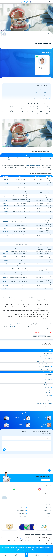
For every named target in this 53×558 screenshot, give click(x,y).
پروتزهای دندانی (48, 392)
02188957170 (5, 196)
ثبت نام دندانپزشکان (46, 479)
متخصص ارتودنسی (47, 377)
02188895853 (5, 231)
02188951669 (5, 253)
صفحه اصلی (23, 504)
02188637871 (5, 228)
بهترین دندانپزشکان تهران (15, 326)
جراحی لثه (49, 395)
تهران (49, 40)
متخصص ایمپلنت (47, 379)
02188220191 (7, 160)
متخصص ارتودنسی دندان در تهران (44, 361)
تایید (4, 498)
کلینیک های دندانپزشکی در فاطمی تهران (13, 324)
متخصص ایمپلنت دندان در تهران (44, 358)
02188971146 (5, 235)
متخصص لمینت (48, 374)
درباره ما (49, 513)
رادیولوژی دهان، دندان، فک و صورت (44, 403)
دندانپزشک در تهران (47, 353)
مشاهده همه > (5, 52)
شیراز (50, 519)
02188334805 (5, 273)
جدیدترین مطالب (22, 513)
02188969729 (5, 264)
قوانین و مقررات (47, 504)
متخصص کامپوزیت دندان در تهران (44, 364)
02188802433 (5, 248)
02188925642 (5, 179)
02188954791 (5, 269)
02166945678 (5, 251)
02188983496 (5, 203)
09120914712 (7, 157)
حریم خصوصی (48, 507)
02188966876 (5, 289)
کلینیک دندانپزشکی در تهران (45, 356)
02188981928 (5, 212)
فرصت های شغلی (47, 510)
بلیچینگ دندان (48, 390)
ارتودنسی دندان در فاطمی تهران (40, 418)
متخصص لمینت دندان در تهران (45, 366)
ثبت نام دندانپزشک (22, 507)
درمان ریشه (48, 398)
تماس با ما (49, 516)
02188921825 (5, 200)
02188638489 (5, 266)
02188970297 (5, 240)
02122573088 (5, 260)
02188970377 (5, 225)
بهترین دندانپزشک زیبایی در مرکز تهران (17, 424)
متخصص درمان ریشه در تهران (45, 369)
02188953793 (5, 281)
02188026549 (5, 221)
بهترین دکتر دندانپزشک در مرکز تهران (33, 165)
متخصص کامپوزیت (47, 382)
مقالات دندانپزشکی (47, 406)
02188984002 (5, 214)
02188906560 (5, 188)
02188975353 (5, 277)
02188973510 (5, 192)
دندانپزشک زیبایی (47, 400)
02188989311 (5, 183)
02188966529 (5, 208)
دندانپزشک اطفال (47, 387)
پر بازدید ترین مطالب (21, 516)
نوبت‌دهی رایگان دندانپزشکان (20, 539)
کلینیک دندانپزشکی (47, 385)
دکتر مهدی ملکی (48, 159)
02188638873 (5, 285)
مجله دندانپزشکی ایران (21, 510)
